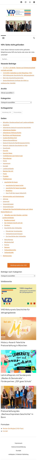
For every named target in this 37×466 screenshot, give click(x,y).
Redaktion (9, 190)
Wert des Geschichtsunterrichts (13, 78)
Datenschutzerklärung (10, 140)
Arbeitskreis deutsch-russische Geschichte (17, 127)
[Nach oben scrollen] (34, 463)
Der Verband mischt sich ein (13, 223)
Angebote (6, 125)
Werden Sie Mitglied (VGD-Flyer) (13, 428)
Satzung (7, 247)
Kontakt (5, 166)
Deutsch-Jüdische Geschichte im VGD (15, 145)
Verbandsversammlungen (14, 234)
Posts (5, 174)
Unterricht (6, 201)
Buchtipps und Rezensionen (12, 135)
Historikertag (7, 158)
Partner (6, 245)
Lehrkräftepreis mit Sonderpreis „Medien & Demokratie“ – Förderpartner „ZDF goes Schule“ (16, 378)
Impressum (6, 163)
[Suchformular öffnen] (34, 37)
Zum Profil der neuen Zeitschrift (16, 193)
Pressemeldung (17, 112)
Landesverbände (8, 168)
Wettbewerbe (7, 256)
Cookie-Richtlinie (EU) (10, 138)
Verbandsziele (9, 252)
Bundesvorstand (9, 220)
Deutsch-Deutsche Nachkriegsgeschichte (16, 143)
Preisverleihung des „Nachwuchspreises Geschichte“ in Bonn (17, 414)
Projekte (5, 176)
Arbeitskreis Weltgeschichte (12, 133)
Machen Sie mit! (8, 171)
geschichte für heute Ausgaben (16, 188)
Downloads (6, 148)
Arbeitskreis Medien (9, 130)
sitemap (5, 199)
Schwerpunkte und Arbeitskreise (13, 196)
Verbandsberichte (10, 250)
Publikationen (7, 179)
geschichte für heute (11, 182)
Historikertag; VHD (6, 112)
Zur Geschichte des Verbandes (16, 236)
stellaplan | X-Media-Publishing (18, 454)
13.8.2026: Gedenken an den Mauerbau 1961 (17, 73)
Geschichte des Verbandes (13, 228)
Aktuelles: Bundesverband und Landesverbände (18, 122)
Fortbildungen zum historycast (13, 156)
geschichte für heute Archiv (14, 185)
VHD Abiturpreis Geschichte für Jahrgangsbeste (18, 75)
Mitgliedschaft (9, 242)
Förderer (7, 225)
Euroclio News (7, 153)
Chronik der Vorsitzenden (14, 231)
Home (5, 161)
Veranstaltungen (8, 204)
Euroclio (5, 150)
